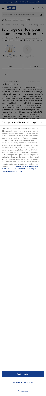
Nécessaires (23, 391)
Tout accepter (23, 374)
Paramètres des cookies (23, 382)
